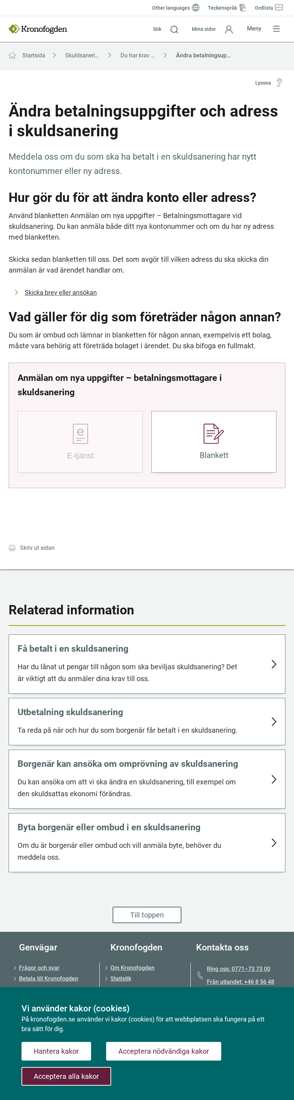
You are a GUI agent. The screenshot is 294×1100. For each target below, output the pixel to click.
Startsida (33, 55)
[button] (165, 29)
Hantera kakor (56, 1051)
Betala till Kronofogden (48, 978)
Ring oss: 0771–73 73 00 (238, 969)
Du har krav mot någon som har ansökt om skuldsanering (145, 55)
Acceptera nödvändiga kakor (163, 1051)
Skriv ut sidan (37, 547)
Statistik (120, 978)
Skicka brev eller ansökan (61, 292)
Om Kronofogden (132, 967)
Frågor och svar (39, 967)
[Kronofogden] (38, 29)
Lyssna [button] (263, 83)
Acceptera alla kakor (66, 1076)
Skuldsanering (83, 55)
